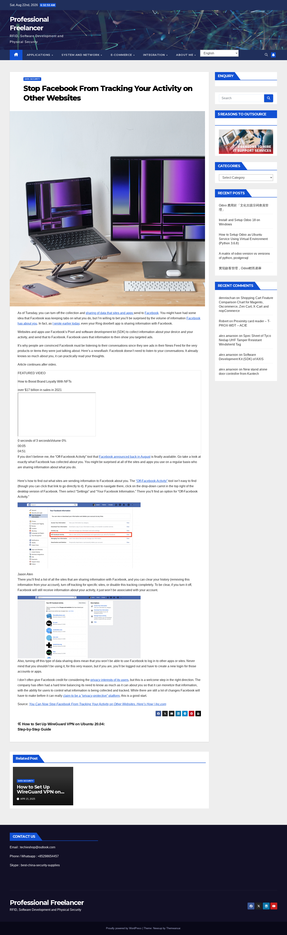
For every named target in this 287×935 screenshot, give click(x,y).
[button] (266, 54)
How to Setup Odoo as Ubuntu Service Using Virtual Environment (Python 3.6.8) (243, 239)
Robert (223, 321)
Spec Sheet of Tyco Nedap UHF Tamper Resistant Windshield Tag (245, 340)
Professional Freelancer (47, 902)
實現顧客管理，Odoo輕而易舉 (240, 268)
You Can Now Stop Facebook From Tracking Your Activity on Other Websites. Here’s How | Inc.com (97, 704)
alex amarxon (228, 335)
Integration (154, 55)
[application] (109, 420)
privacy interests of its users (109, 680)
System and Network (81, 55)
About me (185, 55)
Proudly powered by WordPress (124, 928)
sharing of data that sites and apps (110, 313)
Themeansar (173, 928)
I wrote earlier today (66, 323)
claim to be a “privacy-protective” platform (91, 695)
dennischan (227, 298)
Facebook (152, 313)
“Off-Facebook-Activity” (152, 481)
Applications (39, 55)
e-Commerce (122, 55)
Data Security (32, 79)
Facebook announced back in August (124, 456)
